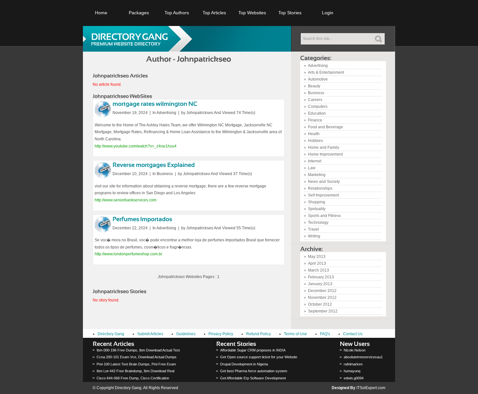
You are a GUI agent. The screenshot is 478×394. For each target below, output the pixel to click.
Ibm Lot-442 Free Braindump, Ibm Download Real (135, 371)
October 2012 (320, 304)
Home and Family (323, 147)
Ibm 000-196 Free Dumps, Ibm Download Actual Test (138, 350)
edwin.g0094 (354, 378)
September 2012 (323, 311)
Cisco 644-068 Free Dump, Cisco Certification (133, 378)
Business (316, 93)
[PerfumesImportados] (142, 218)
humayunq (352, 371)
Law (311, 168)
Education (317, 113)
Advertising (318, 65)
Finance (315, 120)
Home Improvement (325, 154)
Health (314, 134)
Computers (317, 106)
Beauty (314, 86)
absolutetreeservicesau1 (363, 357)
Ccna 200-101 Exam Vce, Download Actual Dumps (137, 357)
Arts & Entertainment (326, 72)
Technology (318, 222)
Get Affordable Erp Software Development (253, 378)
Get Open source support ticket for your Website (258, 357)
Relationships (320, 188)
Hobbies (315, 140)
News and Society (324, 181)
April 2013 (317, 263)
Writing (314, 236)
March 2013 (318, 270)
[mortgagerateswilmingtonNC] (155, 103)
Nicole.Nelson (354, 350)
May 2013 (316, 256)
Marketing (316, 174)
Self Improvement (323, 195)
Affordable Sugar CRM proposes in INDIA (252, 350)
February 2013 (321, 277)
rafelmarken (353, 364)
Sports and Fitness (324, 215)
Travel (313, 229)
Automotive (318, 79)
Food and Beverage (325, 127)
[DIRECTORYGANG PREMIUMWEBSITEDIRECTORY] (140, 38)
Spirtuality (316, 209)
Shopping (316, 202)
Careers (315, 99)
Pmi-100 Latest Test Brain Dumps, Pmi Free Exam (136, 364)
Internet (314, 161)
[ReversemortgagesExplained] (154, 164)
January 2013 (320, 284)
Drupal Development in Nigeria (244, 364)
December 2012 (322, 290)
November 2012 (322, 297)
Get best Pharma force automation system (253, 371)
